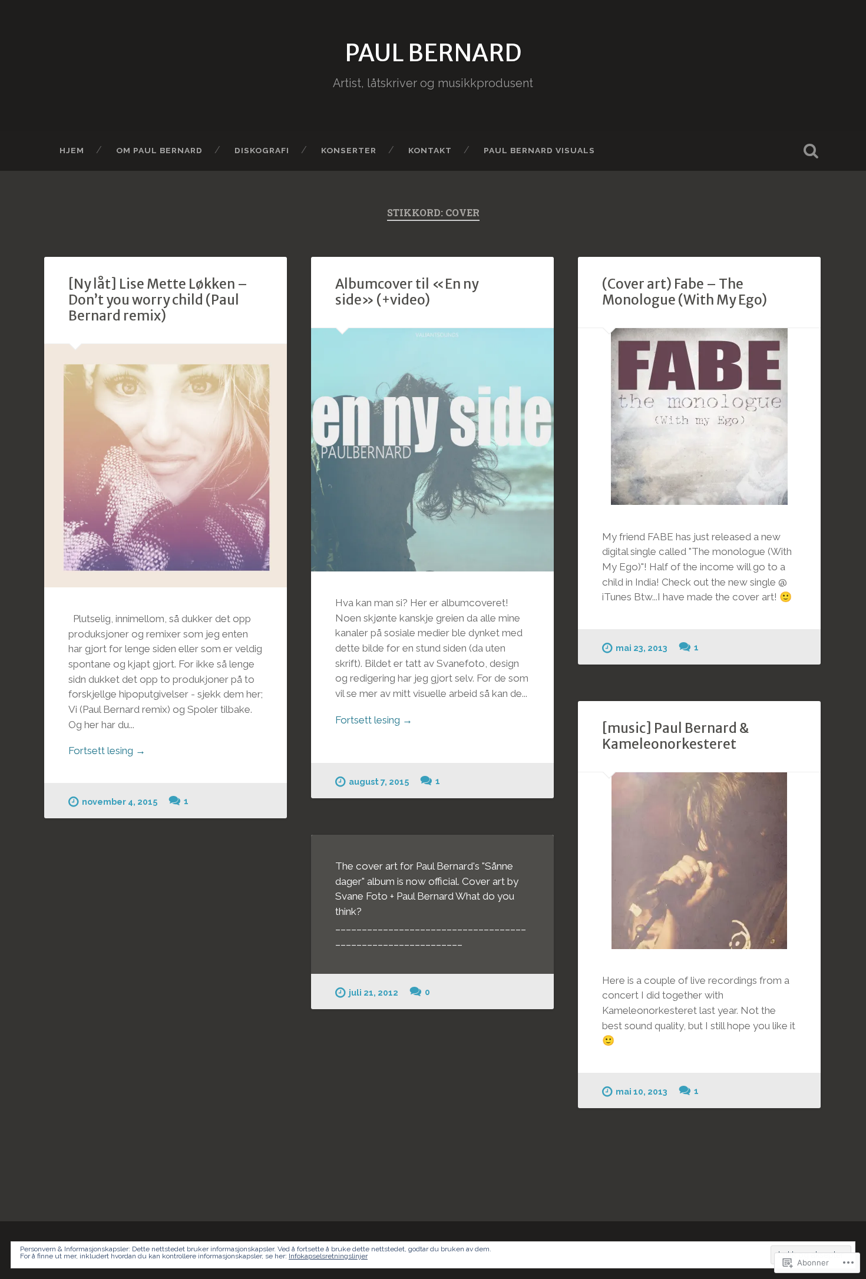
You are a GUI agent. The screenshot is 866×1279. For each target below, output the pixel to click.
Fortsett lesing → (107, 750)
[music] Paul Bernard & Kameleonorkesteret (675, 736)
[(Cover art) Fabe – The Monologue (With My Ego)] (699, 416)
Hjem (72, 150)
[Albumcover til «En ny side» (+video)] (432, 449)
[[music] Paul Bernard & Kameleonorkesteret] (699, 860)
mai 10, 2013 (641, 1091)
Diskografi (261, 150)
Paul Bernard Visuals (539, 150)
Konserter (348, 150)
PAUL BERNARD (433, 53)
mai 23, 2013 (641, 648)
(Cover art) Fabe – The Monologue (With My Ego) (684, 292)
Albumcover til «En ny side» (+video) (406, 292)
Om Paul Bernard (159, 150)
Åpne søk (811, 151)
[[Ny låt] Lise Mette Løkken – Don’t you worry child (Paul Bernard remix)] (165, 465)
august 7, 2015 (379, 781)
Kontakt (430, 150)
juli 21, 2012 (373, 992)
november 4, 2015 (119, 802)
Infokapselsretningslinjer (328, 1256)
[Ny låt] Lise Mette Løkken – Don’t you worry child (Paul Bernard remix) (157, 300)
